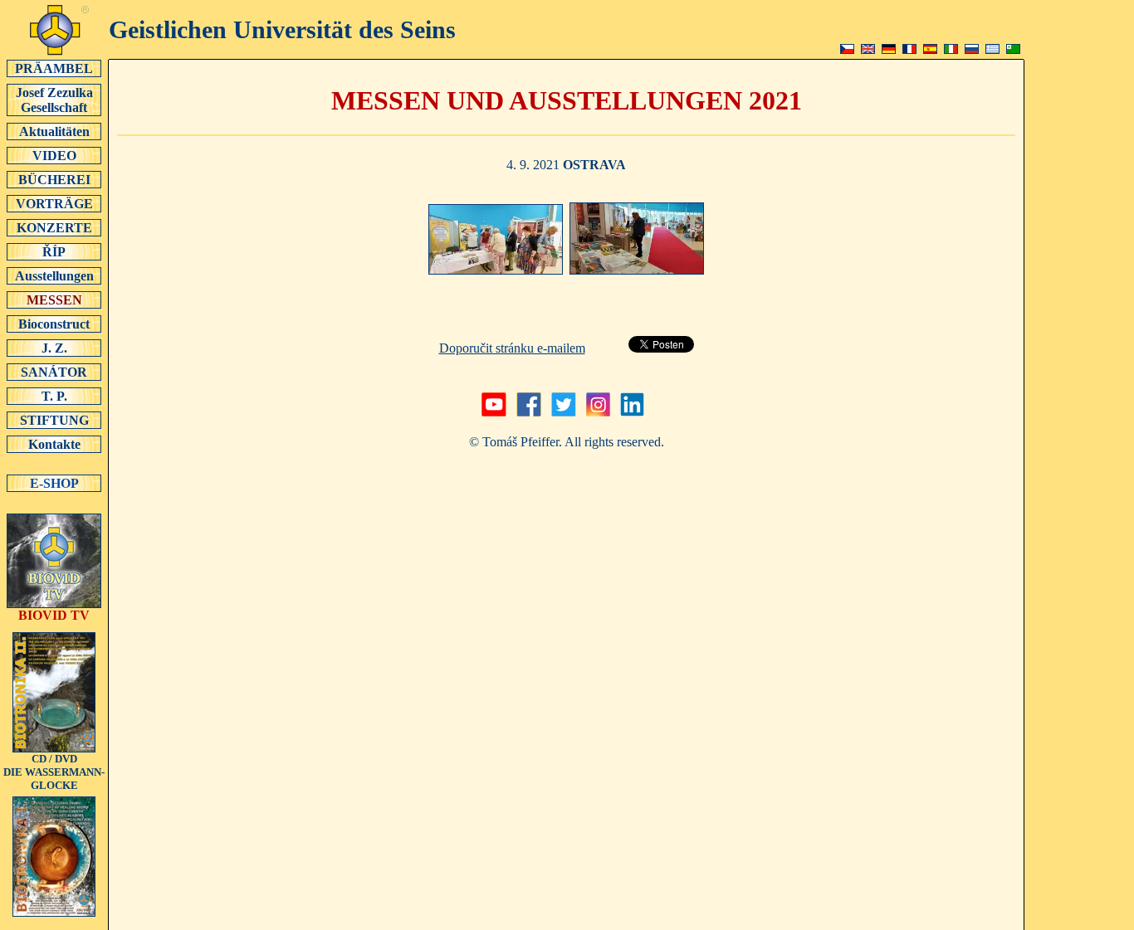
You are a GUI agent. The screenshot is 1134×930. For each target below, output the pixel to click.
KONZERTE (54, 228)
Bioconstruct (54, 324)
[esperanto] (1013, 49)
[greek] (992, 49)
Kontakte (54, 444)
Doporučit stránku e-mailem (512, 348)
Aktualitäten (54, 131)
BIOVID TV (54, 615)
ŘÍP (54, 252)
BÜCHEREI (54, 180)
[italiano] (951, 49)
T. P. (54, 396)
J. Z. (54, 348)
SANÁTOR (54, 372)
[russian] (971, 49)
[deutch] (888, 49)
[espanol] (930, 49)
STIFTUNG (54, 420)
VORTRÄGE (54, 204)
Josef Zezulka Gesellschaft (54, 99)
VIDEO (54, 156)
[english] (868, 49)
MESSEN (54, 300)
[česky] (847, 49)
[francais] (909, 49)
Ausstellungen (54, 276)
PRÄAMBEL (54, 68)
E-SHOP (54, 483)
